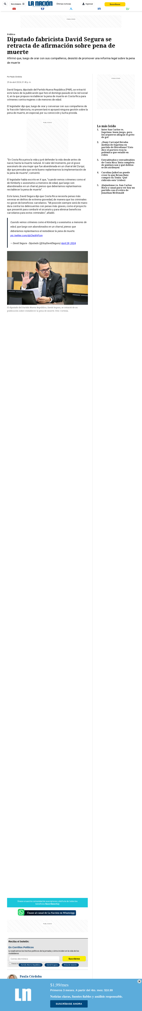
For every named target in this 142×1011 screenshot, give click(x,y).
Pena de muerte (70, 965)
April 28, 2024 (68, 243)
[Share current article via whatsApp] (128, 8)
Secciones (16, 4)
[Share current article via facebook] (42, 8)
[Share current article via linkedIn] (99, 8)
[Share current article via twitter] (71, 8)
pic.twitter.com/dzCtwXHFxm (26, 235)
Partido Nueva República (30, 965)
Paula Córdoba (16, 77)
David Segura (52, 965)
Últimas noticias (63, 4)
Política (11, 34)
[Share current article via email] (14, 8)
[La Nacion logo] (40, 3)
